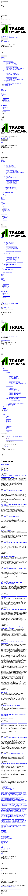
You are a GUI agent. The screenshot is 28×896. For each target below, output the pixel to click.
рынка (21, 817)
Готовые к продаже (7, 84)
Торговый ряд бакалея (11, 72)
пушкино (22, 815)
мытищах (15, 805)
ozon (2, 792)
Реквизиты (5, 99)
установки (8, 825)
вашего (24, 793)
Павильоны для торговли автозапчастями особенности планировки (11, 583)
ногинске (12, 806)
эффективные (15, 826)
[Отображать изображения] (1, 16)
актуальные (5, 792)
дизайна (20, 795)
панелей (8, 810)
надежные (3, 806)
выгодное (3, 795)
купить (6, 801)
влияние (9, 794)
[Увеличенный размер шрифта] (2, 5)
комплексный (8, 800)
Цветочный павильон (11, 63)
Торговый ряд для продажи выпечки (14, 79)
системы (9, 819)
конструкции (15, 800)
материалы (12, 803)
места (16, 803)
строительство (4, 821)
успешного (3, 825)
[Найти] (2, 893)
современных (4, 820)
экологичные (4, 826)
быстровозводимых (17, 793)
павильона (12, 809)
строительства (23, 820)
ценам (19, 825)
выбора (21, 794)
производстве (10, 815)
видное (2, 794)
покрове (7, 811)
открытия (3, 809)
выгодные (12, 795)
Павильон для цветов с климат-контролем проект (14, 763)
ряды (2, 819)
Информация (4, 105)
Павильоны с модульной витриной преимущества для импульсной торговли (13, 476)
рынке (24, 817)
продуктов (25, 812)
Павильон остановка (11, 81)
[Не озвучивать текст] (1, 22)
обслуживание (21, 806)
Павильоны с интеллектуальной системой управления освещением (11, 491)
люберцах (24, 801)
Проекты (3, 58)
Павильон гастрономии (11, 66)
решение (3, 817)
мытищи (20, 805)
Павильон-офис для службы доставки (10, 705)
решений (7, 817)
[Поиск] (2, 120)
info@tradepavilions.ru (5, 41)
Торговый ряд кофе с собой (12, 74)
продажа (16, 812)
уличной (18, 823)
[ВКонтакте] (3, 113)
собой (13, 819)
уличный (22, 823)
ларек (13, 801)
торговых (7, 823)
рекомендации (20, 816)
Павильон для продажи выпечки (13, 69)
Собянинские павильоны (12, 67)
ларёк (16, 801)
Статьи (2, 93)
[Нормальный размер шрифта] (1, 3)
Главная (2, 57)
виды (5, 794)
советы (16, 819)
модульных (3, 805)
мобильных (8, 804)
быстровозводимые (8, 793)
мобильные (3, 804)
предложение (21, 811)
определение (3, 808)
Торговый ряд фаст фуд (11, 78)
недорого (8, 806)
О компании (6, 98)
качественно (18, 798)
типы (2, 822)
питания (12, 810)
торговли (9, 822)
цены (24, 825)
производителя (23, 814)
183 (5, 780)
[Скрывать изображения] (1, 18)
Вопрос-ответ (6, 110)
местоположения (22, 803)
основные (18, 808)
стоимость (16, 820)
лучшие (19, 801)
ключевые (3, 800)
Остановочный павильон (9, 80)
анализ (10, 792)
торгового (14, 822)
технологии (22, 821)
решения (11, 817)
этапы (10, 826)
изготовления (19, 797)
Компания (3, 827)
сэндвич (9, 821)
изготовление (13, 797)
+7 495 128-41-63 (6, 36)
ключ (22, 799)
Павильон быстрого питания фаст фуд (15, 68)
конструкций (21, 800)
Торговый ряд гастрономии (12, 75)
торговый (23, 822)
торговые (19, 822)
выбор (17, 794)
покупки (16, 811)
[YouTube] (3, 116)
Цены (2, 89)
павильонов (23, 809)
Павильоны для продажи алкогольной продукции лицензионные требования (13, 627)
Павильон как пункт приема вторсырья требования (14, 737)
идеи (8, 797)
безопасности (19, 792)
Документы (6, 100)
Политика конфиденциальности (8, 886)
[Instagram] (3, 114)
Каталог (2, 835)
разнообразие (8, 816)
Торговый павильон (8, 61)
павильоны (3, 810)
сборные (5, 819)
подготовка (17, 810)
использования (11, 798)
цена (16, 825)
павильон (7, 809)
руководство (16, 817)
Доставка (3, 90)
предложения (4, 812)
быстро (2, 793)
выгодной (7, 795)
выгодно (25, 794)
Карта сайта (3, 887)
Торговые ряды (7, 70)
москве (11, 805)
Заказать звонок (4, 39)
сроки (12, 820)
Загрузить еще (4, 777)
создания (9, 820)
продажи (20, 812)
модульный (19, 804)
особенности (24, 808)
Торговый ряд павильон (11, 77)
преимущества (10, 812)
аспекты (14, 792)
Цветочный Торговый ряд (12, 73)
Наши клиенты (6, 102)
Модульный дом (7, 85)
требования (12, 823)
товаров (5, 822)
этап (8, 826)
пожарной (3, 811)
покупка (11, 811)
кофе (26, 800)
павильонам (18, 809)
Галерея (2, 88)
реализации (14, 816)
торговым (3, 823)
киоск (8, 799)
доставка (25, 795)
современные (21, 819)
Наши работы (6, 101)
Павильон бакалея (10, 62)
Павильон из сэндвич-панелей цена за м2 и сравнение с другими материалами (12, 754)
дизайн (16, 795)
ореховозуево (12, 808)
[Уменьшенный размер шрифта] (1, 2)
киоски (15, 799)
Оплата (2, 91)
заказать (5, 797)
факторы (13, 825)
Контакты (3, 94)
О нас (2, 95)
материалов (7, 803)
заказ (2, 797)
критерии (3, 801)
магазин (2, 803)
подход (21, 810)
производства (4, 815)
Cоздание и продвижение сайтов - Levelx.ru (11, 889)
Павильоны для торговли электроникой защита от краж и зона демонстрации (14, 555)
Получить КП (3, 56)
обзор (16, 806)
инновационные (4, 798)
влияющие (13, 794)
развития (3, 816)
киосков (19, 799)
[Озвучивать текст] (1, 21)
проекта (2, 814)
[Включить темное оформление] (2, 159)
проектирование (8, 814)
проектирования (16, 814)
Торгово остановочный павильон (13, 83)
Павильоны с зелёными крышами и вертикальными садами (10, 517)
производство (17, 815)
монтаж (8, 805)
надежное (24, 805)
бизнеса (24, 792)
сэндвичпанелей (15, 821)
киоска (11, 799)
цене (22, 825)
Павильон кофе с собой (11, 64)
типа (26, 821)
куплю (10, 801)
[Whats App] (3, 117)
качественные (4, 799)
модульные (14, 804)
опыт (8, 808)
